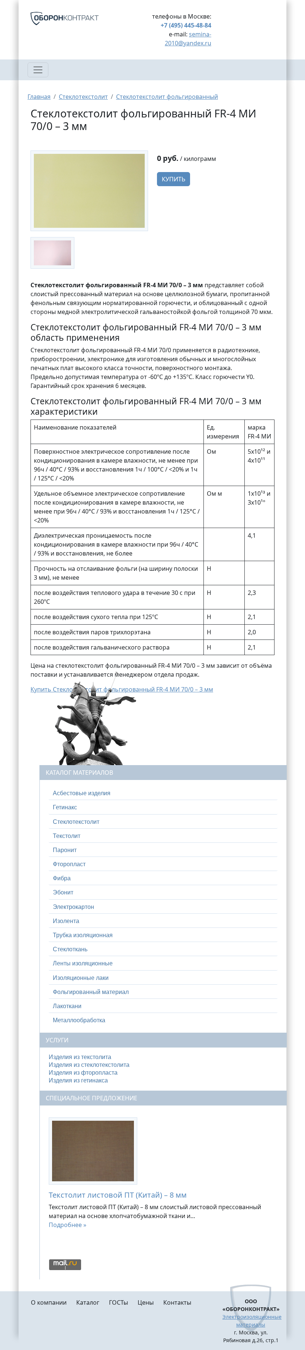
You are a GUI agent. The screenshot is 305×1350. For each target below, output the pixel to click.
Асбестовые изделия (81, 793)
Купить (173, 179)
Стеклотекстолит (83, 97)
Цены (146, 1302)
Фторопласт (69, 864)
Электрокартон (73, 907)
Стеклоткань (70, 949)
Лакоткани (67, 1006)
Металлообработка (79, 1020)
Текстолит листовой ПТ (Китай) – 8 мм (118, 1195)
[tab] (163, 793)
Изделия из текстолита (80, 1057)
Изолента (66, 921)
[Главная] (73, 18)
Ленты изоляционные (83, 963)
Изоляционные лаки (81, 978)
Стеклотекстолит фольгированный (167, 97)
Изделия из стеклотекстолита (89, 1065)
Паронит (65, 850)
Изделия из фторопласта (83, 1072)
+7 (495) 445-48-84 (186, 25)
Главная (39, 97)
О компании (49, 1302)
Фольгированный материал (91, 992)
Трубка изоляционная (83, 935)
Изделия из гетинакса (78, 1080)
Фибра (62, 878)
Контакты (177, 1302)
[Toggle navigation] (38, 69)
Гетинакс (65, 807)
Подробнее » (67, 1225)
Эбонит (63, 892)
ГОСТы (118, 1302)
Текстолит (66, 836)
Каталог (87, 1302)
